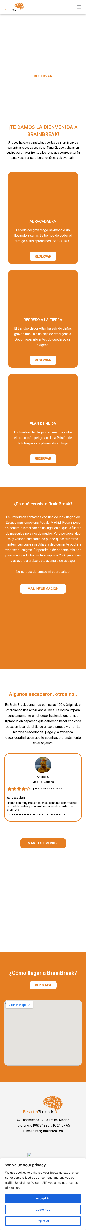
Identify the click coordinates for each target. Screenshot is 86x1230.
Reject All (43, 1221)
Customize (43, 1209)
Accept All (43, 1198)
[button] (78, 7)
